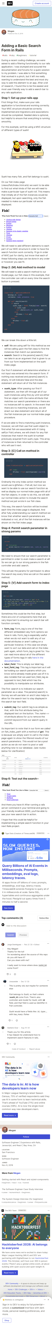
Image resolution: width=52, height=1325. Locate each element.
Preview (23, 935)
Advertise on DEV (40, 1293)
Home (10, 1289)
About (42, 1296)
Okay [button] (6, 1320)
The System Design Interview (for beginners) (24, 1200)
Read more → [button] (10, 1115)
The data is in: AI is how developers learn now (20, 1086)
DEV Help (27, 1293)
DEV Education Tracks (12, 1293)
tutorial (32, 55)
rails (4, 55)
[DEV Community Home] (10, 3)
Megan (11, 31)
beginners (22, 55)
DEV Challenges (21, 1289)
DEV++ (32, 1289)
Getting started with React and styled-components (25, 1181)
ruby (12, 55)
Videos (40, 1289)
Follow (26, 1137)
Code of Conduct (19, 1049)
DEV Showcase (32, 1296)
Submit (10, 935)
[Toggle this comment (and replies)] (3, 949)
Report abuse (34, 1049)
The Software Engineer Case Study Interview (22, 1190)
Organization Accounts (15, 1296)
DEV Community (12, 1283)
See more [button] (8, 908)
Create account (42, 3)
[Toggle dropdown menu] (48, 833)
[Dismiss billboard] (48, 1300)
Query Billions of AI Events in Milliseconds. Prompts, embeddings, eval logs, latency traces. (25, 872)
